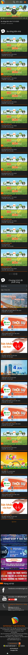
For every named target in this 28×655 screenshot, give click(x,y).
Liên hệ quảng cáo (14, 648)
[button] (14, 12)
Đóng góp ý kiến (14, 650)
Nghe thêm (14, 521)
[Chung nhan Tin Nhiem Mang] (14, 653)
